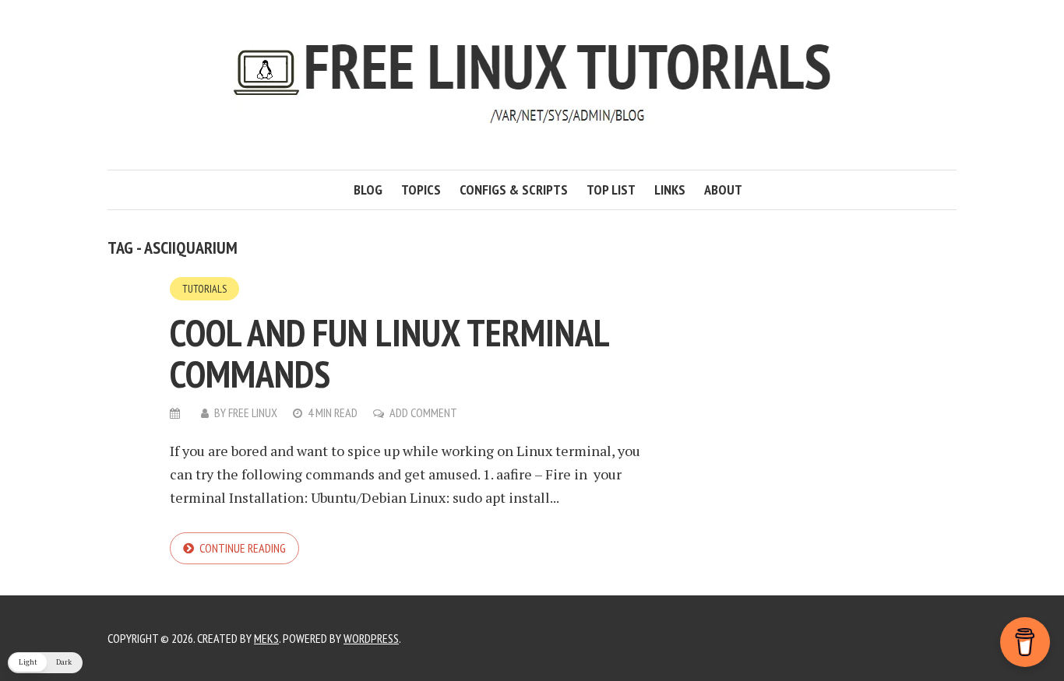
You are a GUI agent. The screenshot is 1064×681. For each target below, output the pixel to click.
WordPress (371, 638)
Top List (611, 189)
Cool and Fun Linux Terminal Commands (389, 353)
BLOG (368, 189)
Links (669, 189)
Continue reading (242, 548)
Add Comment (423, 412)
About (723, 189)
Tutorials (204, 289)
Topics (421, 189)
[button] (45, 662)
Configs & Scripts (514, 189)
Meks (266, 638)
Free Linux (252, 412)
